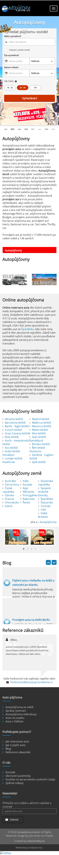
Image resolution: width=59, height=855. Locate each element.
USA (43, 509)
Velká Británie (43, 515)
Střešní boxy (21, 847)
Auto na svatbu (15, 718)
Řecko (26, 502)
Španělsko (47, 499)
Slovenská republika (45, 482)
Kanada (27, 484)
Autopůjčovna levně (28, 832)
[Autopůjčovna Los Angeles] (44, 279)
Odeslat (13, 819)
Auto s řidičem (14, 721)
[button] (24, 549)
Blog (8, 748)
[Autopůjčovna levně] (16, 9)
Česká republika (8, 489)
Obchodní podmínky (18, 776)
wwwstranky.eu (36, 840)
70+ (35, 87)
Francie (9, 499)
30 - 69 (22, 87)
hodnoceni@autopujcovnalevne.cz (31, 682)
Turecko (46, 506)
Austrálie (10, 481)
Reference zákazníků (18, 752)
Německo (28, 491)
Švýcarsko (47, 502)
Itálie (26, 481)
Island (8, 506)
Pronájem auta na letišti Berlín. (31, 620)
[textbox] (29, 41)
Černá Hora (12, 484)
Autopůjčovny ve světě (19, 707)
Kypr (26, 488)
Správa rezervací (16, 710)
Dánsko (9, 495)
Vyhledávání (29, 98)
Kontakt (10, 772)
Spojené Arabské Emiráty (44, 491)
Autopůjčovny (48, 522)
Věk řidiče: (9, 81)
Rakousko (29, 499)
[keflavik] (29, 115)
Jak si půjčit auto (16, 745)
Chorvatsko (12, 502)
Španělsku (27, 329)
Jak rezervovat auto (17, 741)
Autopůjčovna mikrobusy (21, 714)
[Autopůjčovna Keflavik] (14, 279)
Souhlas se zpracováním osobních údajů (30, 779)
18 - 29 (10, 87)
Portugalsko (30, 495)
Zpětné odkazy (14, 783)
